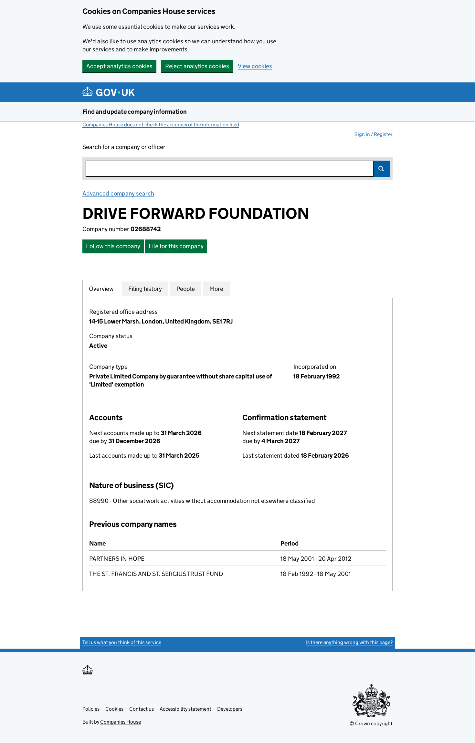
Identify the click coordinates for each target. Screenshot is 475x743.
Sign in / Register (373, 134)
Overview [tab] (101, 288)
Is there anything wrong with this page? (349, 642)
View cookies (255, 66)
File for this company (176, 246)
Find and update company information (134, 111)
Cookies (114, 709)
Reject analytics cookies (197, 66)
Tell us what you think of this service (121, 642)
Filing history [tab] (145, 288)
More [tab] (216, 288)
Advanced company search (118, 193)
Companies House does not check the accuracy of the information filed (160, 125)
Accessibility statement (185, 709)
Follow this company (113, 246)
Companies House (120, 722)
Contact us (141, 709)
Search (382, 169)
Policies (91, 709)
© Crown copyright (371, 723)
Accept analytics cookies (119, 66)
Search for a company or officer (123, 147)
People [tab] (185, 288)
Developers (229, 709)
